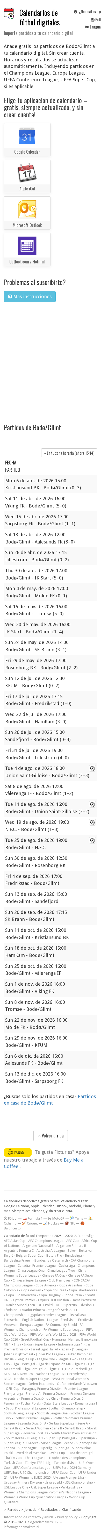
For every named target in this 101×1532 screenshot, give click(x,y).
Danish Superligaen (20, 1305)
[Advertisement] (50, 359)
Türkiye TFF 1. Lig (38, 1463)
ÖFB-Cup (12, 1389)
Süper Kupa (86, 1438)
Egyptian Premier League (47, 1315)
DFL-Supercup (66, 1305)
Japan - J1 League (73, 1349)
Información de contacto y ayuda (29, 1517)
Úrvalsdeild (53, 1482)
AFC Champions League (45, 1241)
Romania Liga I (86, 1403)
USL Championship (79, 1482)
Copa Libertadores (83, 1290)
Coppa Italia (72, 1295)
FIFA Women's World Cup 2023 (53, 1334)
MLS (7, 1374)
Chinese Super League (29, 1280)
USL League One (16, 1487)
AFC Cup (72, 1241)
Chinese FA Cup (53, 1275)
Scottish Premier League (32, 1418)
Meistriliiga (84, 1369)
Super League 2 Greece (21, 1443)
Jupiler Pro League (49, 1354)
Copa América (45, 1285)
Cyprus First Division (53, 1300)
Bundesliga (73, 1255)
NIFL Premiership (75, 1374)
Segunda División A (32, 1423)
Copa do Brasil (55, 1290)
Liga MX (79, 1364)
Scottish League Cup (19, 1413)
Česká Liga (67, 1266)
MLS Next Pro (23, 1374)
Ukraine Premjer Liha (68, 1477)
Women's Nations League (70, 1492)
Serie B (57, 1428)
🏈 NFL (69, 1223)
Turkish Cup (13, 1463)
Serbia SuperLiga (62, 1423)
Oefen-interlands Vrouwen (77, 1384)
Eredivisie (68, 1320)
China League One (31, 1270)
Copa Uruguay (50, 1295)
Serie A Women (37, 1428)
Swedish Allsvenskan (31, 1453)
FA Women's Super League (63, 1329)
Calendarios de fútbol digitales (39, 17)
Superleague (27, 1448)
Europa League (31, 1325)
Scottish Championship (66, 1408)
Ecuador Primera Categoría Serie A (45, 1310)
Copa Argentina (71, 1285)
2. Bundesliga (84, 1236)
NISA (7, 1379)
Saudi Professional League (26, 1408)
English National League (40, 1320)
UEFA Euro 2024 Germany (72, 1468)
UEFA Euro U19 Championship (26, 1472)
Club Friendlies (60, 1280)
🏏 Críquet (30, 1223)
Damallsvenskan (84, 1300)
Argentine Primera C (19, 1250)
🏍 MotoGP (56, 1218)
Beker (72, 1250)
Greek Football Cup (35, 1339)
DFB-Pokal (45, 1305)
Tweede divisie (65, 1463)
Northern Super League (31, 1379)
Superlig (46, 1448)
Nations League (47, 1374)
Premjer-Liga (13, 1393)
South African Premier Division (73, 1433)
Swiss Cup (57, 1453)
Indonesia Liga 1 (70, 1344)
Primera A (33, 1393)
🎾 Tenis (76, 1218)
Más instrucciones (32, 296)
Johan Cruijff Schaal (18, 1354)
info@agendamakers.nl (21, 1527)
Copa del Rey (31, 1290)
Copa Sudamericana (21, 1295)
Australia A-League (51, 1250)
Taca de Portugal (80, 1453)
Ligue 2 (67, 1369)
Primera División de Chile (39, 1398)
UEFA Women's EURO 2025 (30, 1477)
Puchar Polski (31, 1403)
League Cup (25, 1359)
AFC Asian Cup (14, 1241)
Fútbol (12, 1218)
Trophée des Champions (67, 1458)
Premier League (76, 1389)
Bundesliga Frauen (18, 1260)
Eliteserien (11, 1320)
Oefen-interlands (41, 1384)
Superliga (62, 1448)
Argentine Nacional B (38, 1246)
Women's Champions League (26, 1492)
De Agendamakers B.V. (42, 1522)
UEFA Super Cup (64, 1472)
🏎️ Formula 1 (32, 1218)
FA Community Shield (61, 1325)
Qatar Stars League (58, 1403)
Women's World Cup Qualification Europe (35, 1497)
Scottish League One (52, 1413)
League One (46, 1359)
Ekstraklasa (77, 1315)
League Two (67, 1359)
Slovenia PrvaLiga (35, 1433)
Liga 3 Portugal (24, 1364)
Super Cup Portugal (60, 1438)
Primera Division (55, 1393)
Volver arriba (52, 1135)
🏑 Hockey (51, 1223)
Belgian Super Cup (30, 1255)
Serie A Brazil (13, 1428)
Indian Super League (39, 1344)
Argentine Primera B (71, 1246)
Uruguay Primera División (23, 1482)
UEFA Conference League (31, 1468)
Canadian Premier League (37, 1266)
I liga (17, 1344)
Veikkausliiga (70, 1487)
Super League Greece (57, 1443)
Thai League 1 (35, 1458)
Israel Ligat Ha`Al (44, 1349)
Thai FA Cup (13, 1458)
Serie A (82, 1423)
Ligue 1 (54, 1369)
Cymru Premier (24, 1300)
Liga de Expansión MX (54, 1364)
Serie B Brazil (74, 1428)
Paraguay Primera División (42, 1389)
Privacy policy (67, 1517)
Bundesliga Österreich (51, 1260)
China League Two (61, 1270)
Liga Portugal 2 (35, 1369)
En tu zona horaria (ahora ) (70, 453)
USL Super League (44, 1487)
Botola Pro (54, 1255)
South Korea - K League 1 (24, 1438)
